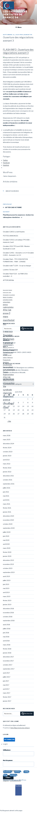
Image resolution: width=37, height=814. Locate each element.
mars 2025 (6, 439)
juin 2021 (6, 492)
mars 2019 (6, 596)
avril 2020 (6, 544)
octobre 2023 (7, 452)
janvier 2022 (7, 472)
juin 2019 (6, 584)
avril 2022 (6, 460)
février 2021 (7, 508)
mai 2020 (6, 540)
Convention (9, 383)
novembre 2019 (8, 564)
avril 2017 (6, 689)
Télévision (10, 357)
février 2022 (7, 468)
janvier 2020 (7, 556)
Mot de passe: (8, 760)
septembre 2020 (9, 528)
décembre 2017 (8, 657)
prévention (6, 299)
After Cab (7, 310)
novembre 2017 (8, 661)
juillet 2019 (6, 580)
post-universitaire (9, 369)
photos (5, 305)
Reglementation (8, 374)
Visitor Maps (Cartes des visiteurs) (20, 728)
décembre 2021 (8, 476)
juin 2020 (6, 536)
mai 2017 (6, 685)
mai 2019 (6, 588)
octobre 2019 (7, 568)
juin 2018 (6, 633)
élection (5, 297)
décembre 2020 (8, 516)
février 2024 (7, 448)
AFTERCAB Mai (8, 280)
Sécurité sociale (5, 292)
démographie (6, 294)
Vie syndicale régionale (7, 389)
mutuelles (12, 350)
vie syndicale (12, 294)
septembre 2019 (9, 572)
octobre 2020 (7, 524)
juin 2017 (6, 681)
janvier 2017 (7, 701)
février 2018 (7, 649)
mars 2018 (6, 645)
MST (5, 346)
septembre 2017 (8, 669)
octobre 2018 (7, 617)
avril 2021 (6, 500)
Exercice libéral (8, 367)
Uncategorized (12, 191)
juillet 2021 (6, 488)
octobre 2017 (7, 665)
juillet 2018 (6, 629)
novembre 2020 (8, 520)
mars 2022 (6, 464)
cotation (9, 292)
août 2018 (6, 625)
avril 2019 (6, 592)
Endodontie (10, 290)
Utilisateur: (7, 750)
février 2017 (7, 697)
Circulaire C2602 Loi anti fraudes (14, 232)
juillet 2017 (6, 677)
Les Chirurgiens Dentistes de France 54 (15, 14)
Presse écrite (6, 360)
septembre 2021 (8, 484)
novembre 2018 (8, 613)
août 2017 (6, 673)
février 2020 (7, 552)
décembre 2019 (8, 560)
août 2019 (6, 576)
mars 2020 (6, 548)
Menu (20, 27)
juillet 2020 (6, 532)
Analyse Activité (5, 290)
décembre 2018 (8, 608)
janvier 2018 (7, 653)
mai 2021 (6, 496)
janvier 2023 (7, 456)
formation (10, 297)
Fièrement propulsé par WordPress (14, 780)
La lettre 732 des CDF (10, 270)
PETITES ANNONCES (10, 236)
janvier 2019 (7, 604)
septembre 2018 (9, 620)
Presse (5, 372)
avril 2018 (6, 641)
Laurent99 (27, 34)
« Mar (9, 421)
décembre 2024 (8, 444)
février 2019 (7, 600)
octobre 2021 (7, 480)
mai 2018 (6, 637)
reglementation (8, 307)
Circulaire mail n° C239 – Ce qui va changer (17, 266)
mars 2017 (6, 693)
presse (6, 313)
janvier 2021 (7, 512)
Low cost (9, 355)
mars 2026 (6, 435)
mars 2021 (6, 504)
